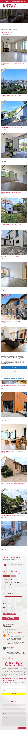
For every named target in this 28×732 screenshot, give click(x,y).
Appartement (8, 579)
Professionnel (8, 582)
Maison (15, 579)
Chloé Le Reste (10, 647)
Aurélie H (9, 634)
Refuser (14, 371)
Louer (13, 575)
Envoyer (22, 728)
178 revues (19, 632)
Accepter (14, 367)
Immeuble (22, 579)
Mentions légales (7, 378)
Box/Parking (17, 582)
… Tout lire (15, 643)
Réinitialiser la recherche (10, 618)
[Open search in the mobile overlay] (14, 564)
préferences (14, 375)
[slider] (4, 596)
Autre (11, 584)
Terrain (6, 584)
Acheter (6, 575)
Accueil (2, 29)
